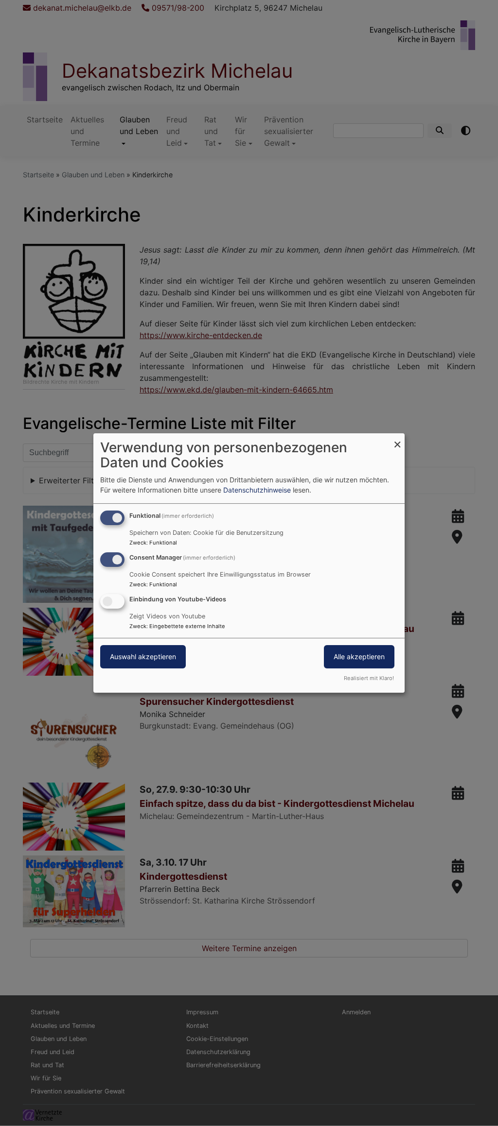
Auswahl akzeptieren (143, 656)
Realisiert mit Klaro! (369, 678)
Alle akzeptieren (359, 656)
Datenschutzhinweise (257, 490)
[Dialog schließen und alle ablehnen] (397, 439)
